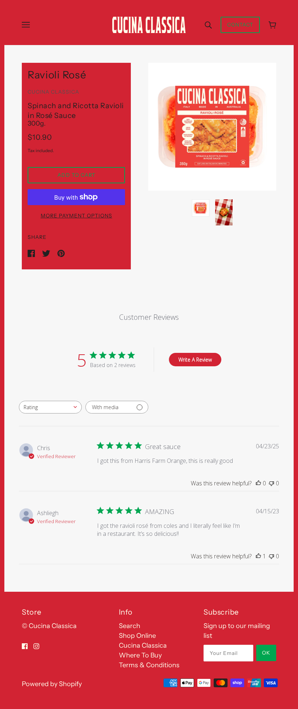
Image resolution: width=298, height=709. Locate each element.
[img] (25, 645)
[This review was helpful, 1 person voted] (258, 556)
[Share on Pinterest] (61, 253)
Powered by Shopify (52, 684)
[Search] (208, 25)
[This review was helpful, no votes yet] (258, 483)
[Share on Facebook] (32, 253)
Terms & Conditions (149, 665)
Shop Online (137, 636)
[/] (149, 24)
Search (129, 626)
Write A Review (195, 359)
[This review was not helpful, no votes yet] (271, 483)
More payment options (76, 215)
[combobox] (50, 407)
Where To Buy (140, 655)
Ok (266, 652)
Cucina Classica (53, 92)
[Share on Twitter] (47, 253)
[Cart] (272, 25)
